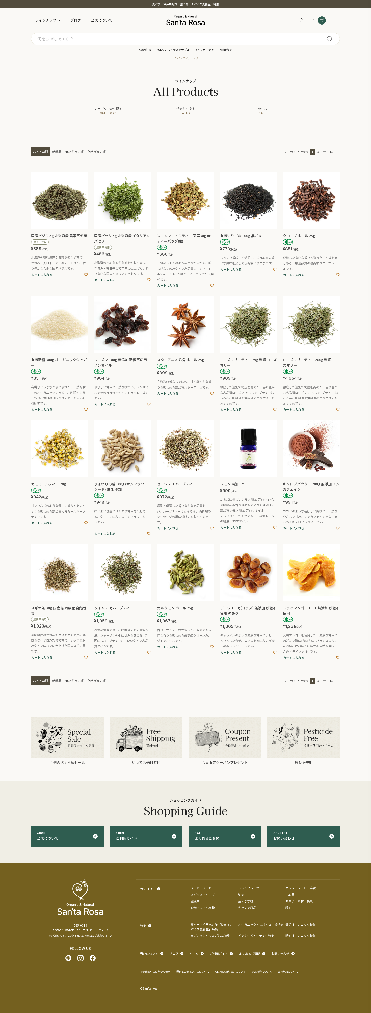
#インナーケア (205, 49)
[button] (337, 152)
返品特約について (262, 971)
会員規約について (288, 971)
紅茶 (241, 894)
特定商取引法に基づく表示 (155, 971)
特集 (143, 925)
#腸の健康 (145, 49)
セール (194, 953)
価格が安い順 (74, 151)
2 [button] (318, 151)
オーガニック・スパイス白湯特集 (260, 924)
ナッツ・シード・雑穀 (300, 888)
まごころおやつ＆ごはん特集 (210, 935)
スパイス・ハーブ (203, 894)
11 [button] (331, 151)
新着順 (56, 151)
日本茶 (290, 894)
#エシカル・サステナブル (173, 49)
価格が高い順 (97, 151)
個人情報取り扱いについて (230, 971)
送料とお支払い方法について (192, 971)
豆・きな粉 (245, 901)
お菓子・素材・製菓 (299, 901)
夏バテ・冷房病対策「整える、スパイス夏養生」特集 (185, 4)
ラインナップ (45, 20)
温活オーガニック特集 (300, 924)
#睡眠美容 (226, 49)
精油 (288, 907)
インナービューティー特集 (256, 935)
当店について (101, 20)
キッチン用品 (247, 907)
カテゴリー (147, 889)
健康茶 (195, 901)
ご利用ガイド (219, 953)
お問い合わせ (280, 953)
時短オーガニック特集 (300, 935)
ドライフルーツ (248, 888)
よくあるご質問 (249, 953)
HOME (176, 58)
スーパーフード (201, 888)
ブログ (75, 20)
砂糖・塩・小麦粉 (203, 907)
